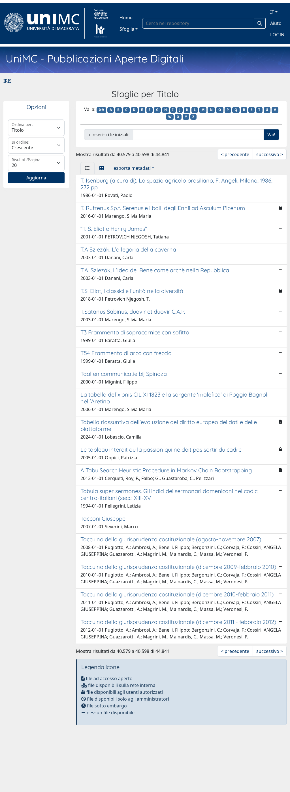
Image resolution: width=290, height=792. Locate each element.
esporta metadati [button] (132, 168)
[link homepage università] (101, 23)
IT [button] (272, 12)
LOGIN (277, 35)
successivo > (269, 154)
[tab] (87, 168)
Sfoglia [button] (127, 29)
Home (126, 17)
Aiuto (276, 23)
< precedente (235, 154)
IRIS (7, 81)
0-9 (101, 109)
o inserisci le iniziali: (108, 134)
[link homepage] (44, 23)
